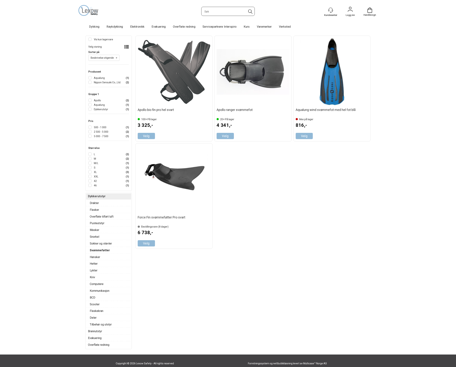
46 (95, 185)
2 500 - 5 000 (100, 131)
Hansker (95, 257)
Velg (146, 136)
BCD (92, 297)
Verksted (285, 26)
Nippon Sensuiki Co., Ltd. (107, 82)
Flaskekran (96, 311)
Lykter (93, 270)
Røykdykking (115, 26)
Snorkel (94, 236)
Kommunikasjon (99, 290)
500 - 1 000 (99, 127)
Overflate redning (184, 26)
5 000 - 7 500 (100, 136)
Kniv (92, 277)
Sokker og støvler (101, 243)
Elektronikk (137, 26)
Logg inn (350, 10)
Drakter (94, 203)
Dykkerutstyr (100, 109)
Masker (94, 230)
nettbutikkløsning (282, 363)
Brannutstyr (95, 331)
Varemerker (264, 26)
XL (95, 172)
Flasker (94, 209)
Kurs (247, 26)
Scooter (95, 304)
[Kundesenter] (330, 10)
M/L (95, 163)
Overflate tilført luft (101, 216)
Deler (93, 317)
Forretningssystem (258, 363)
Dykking (94, 26)
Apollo (97, 100)
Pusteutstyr (97, 223)
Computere (96, 284)
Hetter (94, 263)
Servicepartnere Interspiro (220, 26)
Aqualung (99, 78)
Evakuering (159, 26)
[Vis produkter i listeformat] (126, 47)
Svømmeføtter (100, 250)
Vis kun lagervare (103, 39)
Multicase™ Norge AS (315, 363)
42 (95, 181)
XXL (95, 176)
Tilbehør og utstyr (101, 324)
